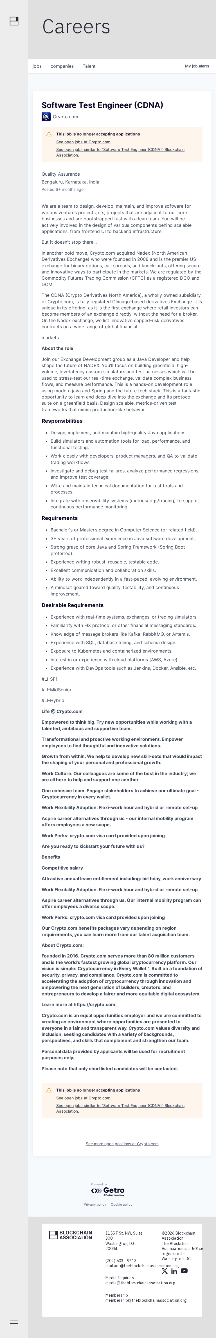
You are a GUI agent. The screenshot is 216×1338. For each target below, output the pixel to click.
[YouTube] (184, 1271)
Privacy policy (95, 1204)
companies (62, 66)
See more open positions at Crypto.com (122, 1143)
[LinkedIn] (174, 1271)
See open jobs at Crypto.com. (83, 141)
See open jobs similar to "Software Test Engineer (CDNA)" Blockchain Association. (120, 152)
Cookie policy (121, 1204)
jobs (37, 66)
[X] (165, 1271)
